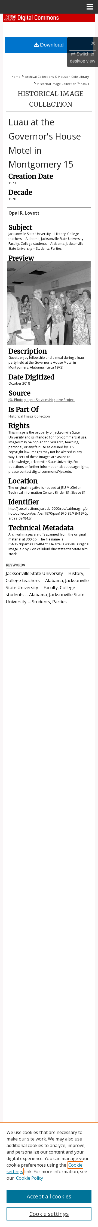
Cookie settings (49, 1213)
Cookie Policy (29, 1178)
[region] (49, 1174)
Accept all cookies (49, 1196)
